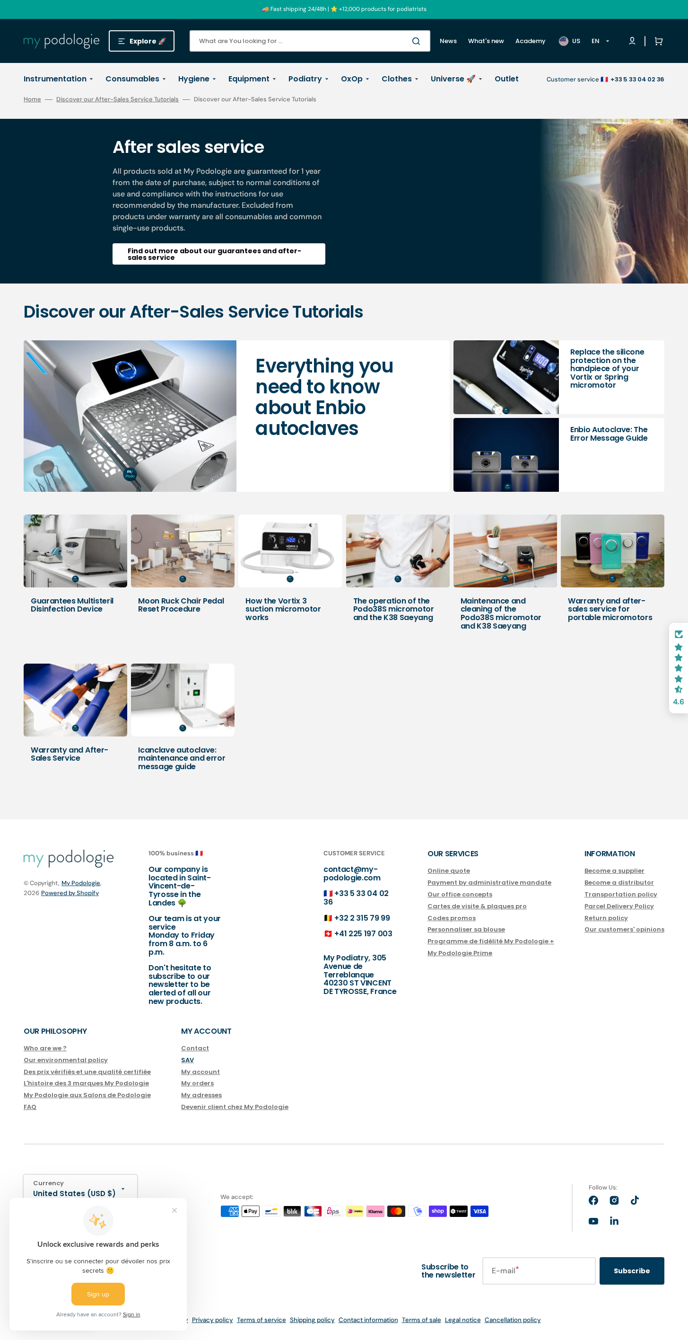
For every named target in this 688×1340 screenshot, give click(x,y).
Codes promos (451, 918)
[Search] (418, 41)
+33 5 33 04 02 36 (356, 897)
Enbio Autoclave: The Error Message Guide (609, 434)
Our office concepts (459, 894)
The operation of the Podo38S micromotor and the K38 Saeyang (393, 609)
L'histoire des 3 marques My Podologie (86, 1083)
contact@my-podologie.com (352, 873)
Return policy (606, 918)
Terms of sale (421, 1320)
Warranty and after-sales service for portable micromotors (610, 609)
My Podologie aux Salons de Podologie (87, 1095)
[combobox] (310, 41)
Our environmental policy (66, 1060)
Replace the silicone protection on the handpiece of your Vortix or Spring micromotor (607, 368)
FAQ (30, 1106)
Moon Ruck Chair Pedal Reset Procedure (181, 605)
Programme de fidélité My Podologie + (490, 941)
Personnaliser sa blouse (466, 929)
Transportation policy (620, 894)
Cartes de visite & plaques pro (477, 906)
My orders (197, 1083)
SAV (187, 1060)
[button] (656, 41)
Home (32, 99)
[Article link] (237, 416)
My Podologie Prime (459, 953)
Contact (195, 1049)
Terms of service (261, 1320)
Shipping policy (312, 1320)
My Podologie (80, 883)
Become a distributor (619, 882)
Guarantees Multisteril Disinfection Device (72, 605)
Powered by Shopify (70, 893)
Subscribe (632, 1271)
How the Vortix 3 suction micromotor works (283, 609)
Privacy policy (212, 1320)
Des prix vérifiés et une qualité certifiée (87, 1071)
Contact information (368, 1320)
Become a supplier (614, 871)
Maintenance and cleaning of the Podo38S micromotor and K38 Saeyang (501, 613)
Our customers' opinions (624, 929)
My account (200, 1071)
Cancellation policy (513, 1320)
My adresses (201, 1095)
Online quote (448, 871)
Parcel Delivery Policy (619, 906)
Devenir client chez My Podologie (234, 1106)
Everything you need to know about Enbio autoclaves (324, 397)
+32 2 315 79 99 (362, 918)
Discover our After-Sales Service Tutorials (117, 99)
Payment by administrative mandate (489, 882)
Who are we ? (45, 1049)
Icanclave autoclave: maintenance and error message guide (181, 758)
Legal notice (463, 1320)
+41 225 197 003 (363, 933)
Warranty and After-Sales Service (69, 754)
